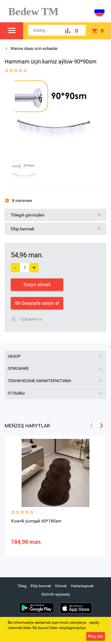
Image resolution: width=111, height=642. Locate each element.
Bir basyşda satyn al (37, 303)
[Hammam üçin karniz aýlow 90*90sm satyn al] (53, 117)
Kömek (61, 586)
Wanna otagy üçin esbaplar (34, 48)
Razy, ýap (95, 636)
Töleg (22, 586)
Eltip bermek (41, 586)
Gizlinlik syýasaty (55, 594)
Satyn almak (37, 284)
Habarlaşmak (82, 586)
